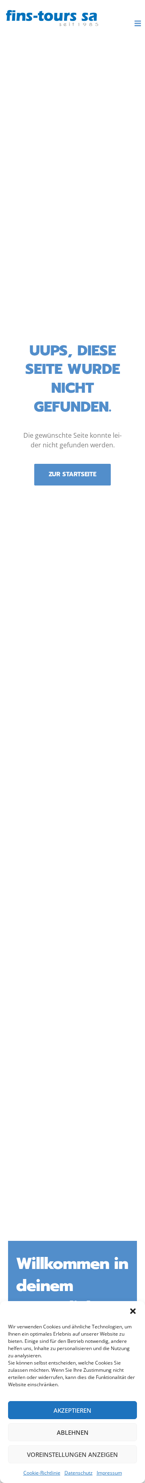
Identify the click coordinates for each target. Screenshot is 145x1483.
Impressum (109, 1472)
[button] (133, 1311)
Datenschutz (78, 1472)
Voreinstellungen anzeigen (72, 1454)
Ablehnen (73, 1432)
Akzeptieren (72, 1410)
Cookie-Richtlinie (41, 1472)
